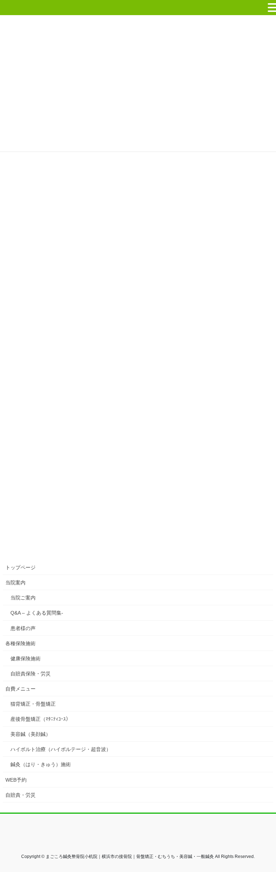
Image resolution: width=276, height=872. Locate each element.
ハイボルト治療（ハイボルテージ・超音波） (60, 749)
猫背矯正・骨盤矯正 (33, 704)
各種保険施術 (20, 643)
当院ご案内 (23, 598)
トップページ (20, 567)
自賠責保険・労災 (30, 674)
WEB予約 (16, 780)
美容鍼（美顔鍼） (30, 734)
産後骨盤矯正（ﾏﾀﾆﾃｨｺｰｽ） (40, 719)
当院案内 (15, 582)
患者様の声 (23, 628)
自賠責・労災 (20, 795)
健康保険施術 (25, 658)
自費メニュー (20, 689)
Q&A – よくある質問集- (36, 613)
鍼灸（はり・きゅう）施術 (40, 764)
